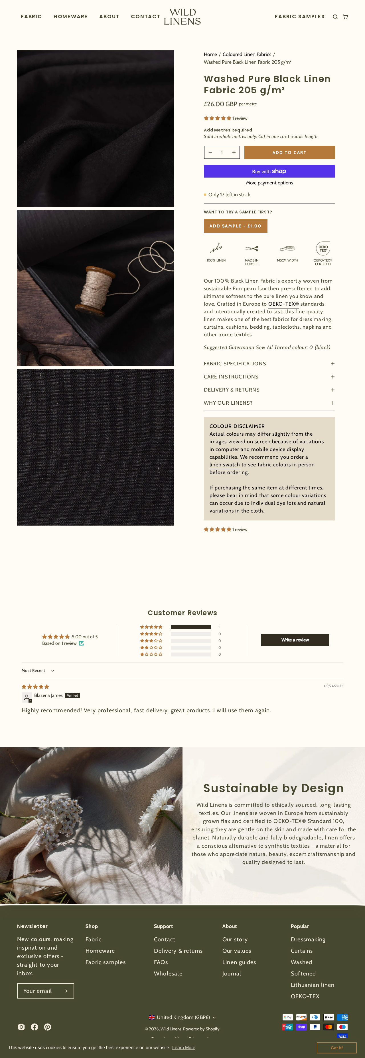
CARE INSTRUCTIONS (231, 377)
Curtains (302, 950)
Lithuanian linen (312, 984)
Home (210, 54)
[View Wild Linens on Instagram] (21, 1027)
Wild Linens (171, 1029)
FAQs (161, 962)
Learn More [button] (183, 1047)
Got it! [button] (337, 1047)
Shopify (213, 1029)
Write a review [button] (295, 640)
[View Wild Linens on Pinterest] (47, 1027)
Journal (231, 973)
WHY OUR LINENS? (228, 403)
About (229, 926)
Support (163, 926)
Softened (303, 973)
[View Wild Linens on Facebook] (34, 1027)
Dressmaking (308, 939)
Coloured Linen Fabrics (247, 54)
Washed (301, 962)
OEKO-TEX (305, 996)
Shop (92, 926)
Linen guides (239, 962)
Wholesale (168, 973)
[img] (35, 686)
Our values (236, 950)
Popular (300, 926)
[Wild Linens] (182, 17)
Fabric (94, 939)
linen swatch (225, 465)
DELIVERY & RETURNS (232, 390)
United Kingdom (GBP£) (183, 1017)
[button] (70, 16)
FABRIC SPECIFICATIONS (235, 364)
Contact (164, 939)
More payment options (269, 183)
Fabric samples (106, 962)
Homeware (100, 950)
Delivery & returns (178, 950)
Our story (235, 939)
